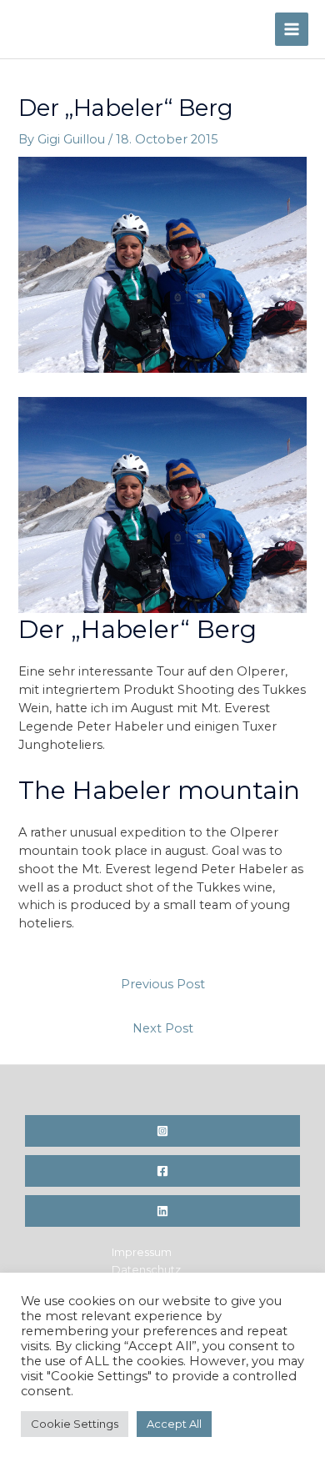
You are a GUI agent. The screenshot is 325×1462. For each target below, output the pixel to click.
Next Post (162, 1028)
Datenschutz (146, 1270)
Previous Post (163, 984)
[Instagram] (162, 1131)
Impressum (142, 1252)
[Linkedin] (162, 1211)
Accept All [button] (174, 1423)
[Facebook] (162, 1171)
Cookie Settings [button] (74, 1423)
